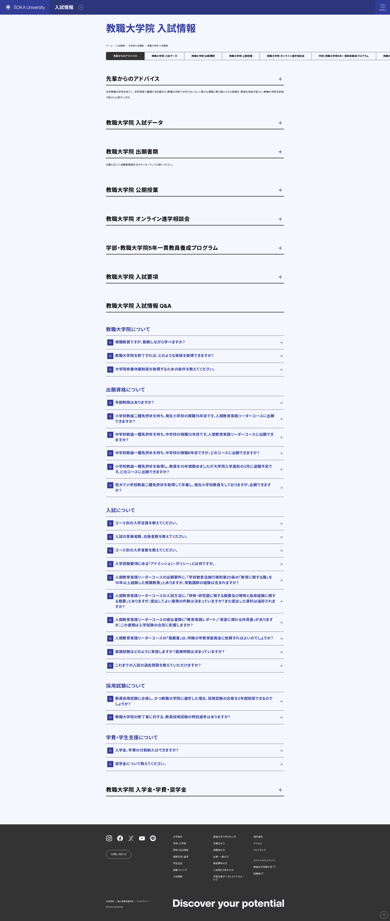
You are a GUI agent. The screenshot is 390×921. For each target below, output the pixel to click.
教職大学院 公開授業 (241, 55)
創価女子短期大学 (263, 867)
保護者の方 (219, 850)
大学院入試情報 (136, 45)
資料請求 (258, 836)
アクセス (258, 843)
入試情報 (120, 45)
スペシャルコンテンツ (264, 860)
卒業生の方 (219, 843)
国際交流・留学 (180, 856)
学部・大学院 (179, 843)
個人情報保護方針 (125, 901)
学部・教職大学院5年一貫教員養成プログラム (344, 55)
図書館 (257, 873)
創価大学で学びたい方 (224, 836)
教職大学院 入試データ (164, 55)
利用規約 (110, 901)
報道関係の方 (220, 863)
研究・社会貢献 (180, 850)
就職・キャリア (180, 870)
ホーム (109, 45)
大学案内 (178, 836)
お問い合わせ (118, 854)
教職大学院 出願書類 (203, 55)
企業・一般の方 (221, 856)
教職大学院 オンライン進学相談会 (286, 55)
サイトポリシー (143, 901)
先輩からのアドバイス (125, 55)
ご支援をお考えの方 (223, 870)
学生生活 (178, 863)
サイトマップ (260, 850)
